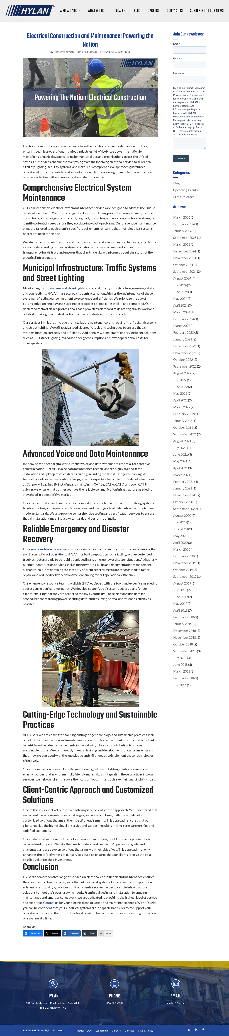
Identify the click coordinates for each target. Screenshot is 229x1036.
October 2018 (183, 644)
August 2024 (182, 278)
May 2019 (180, 603)
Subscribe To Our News (207, 11)
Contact (129, 1030)
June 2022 (180, 387)
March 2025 (181, 244)
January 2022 (182, 421)
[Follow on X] (189, 1030)
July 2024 (179, 285)
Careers (154, 11)
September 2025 (184, 238)
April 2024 (180, 305)
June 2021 (180, 454)
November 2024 (184, 258)
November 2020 (184, 495)
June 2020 (180, 529)
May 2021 (180, 461)
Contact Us (175, 11)
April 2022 (180, 400)
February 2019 (183, 617)
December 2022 (184, 346)
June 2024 (180, 292)
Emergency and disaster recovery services (52, 549)
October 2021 (183, 427)
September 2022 (184, 366)
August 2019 (182, 583)
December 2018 (184, 631)
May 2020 (180, 536)
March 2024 (181, 312)
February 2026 (183, 224)
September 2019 (184, 576)
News (119, 11)
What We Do (96, 11)
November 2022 (184, 353)
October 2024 (183, 265)
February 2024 (183, 319)
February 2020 (183, 556)
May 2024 (180, 299)
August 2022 (182, 373)
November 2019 (184, 563)
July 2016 (179, 685)
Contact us (50, 903)
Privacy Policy (145, 1030)
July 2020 (179, 522)
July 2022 (179, 380)
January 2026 (182, 231)
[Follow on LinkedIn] (196, 1030)
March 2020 (181, 549)
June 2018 (180, 664)
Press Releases (183, 197)
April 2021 (180, 468)
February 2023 (183, 332)
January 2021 (182, 488)
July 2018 (179, 658)
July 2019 (179, 590)
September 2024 (184, 271)
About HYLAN (84, 1030)
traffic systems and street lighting (63, 288)
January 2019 (182, 624)
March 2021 (181, 475)
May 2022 (180, 393)
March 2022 (181, 407)
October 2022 (183, 359)
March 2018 (181, 671)
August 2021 (182, 441)
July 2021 (179, 448)
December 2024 (184, 251)
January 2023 (182, 339)
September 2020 (184, 509)
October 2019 (183, 570)
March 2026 (181, 217)
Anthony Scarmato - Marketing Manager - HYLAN (81, 51)
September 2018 (184, 651)
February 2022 (183, 414)
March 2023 (181, 326)
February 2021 (183, 482)
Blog (137, 11)
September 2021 (184, 434)
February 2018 (183, 678)
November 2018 (184, 637)
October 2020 (183, 502)
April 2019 (180, 610)
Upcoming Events (185, 190)
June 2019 (180, 597)
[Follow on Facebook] (203, 1030)
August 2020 (182, 515)
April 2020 (180, 543)
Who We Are (68, 11)
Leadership (102, 1030)
